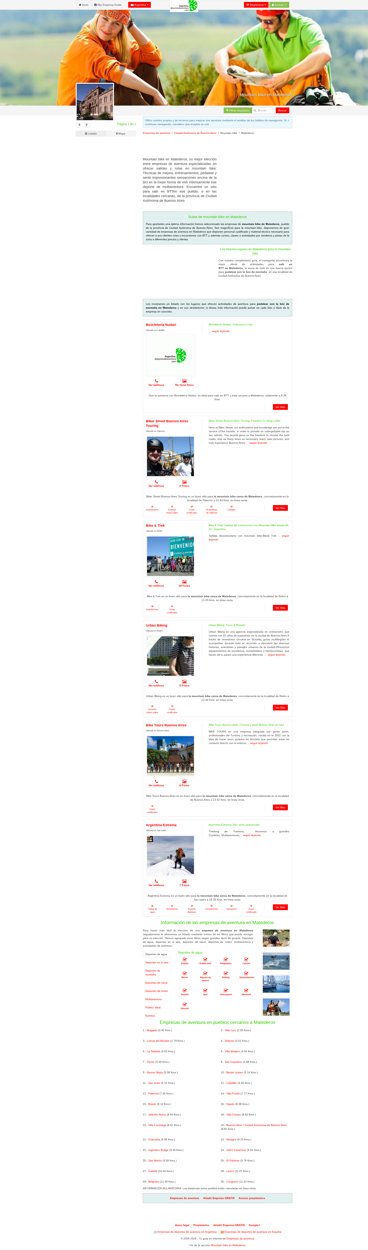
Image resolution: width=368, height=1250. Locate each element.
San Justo (154, 1082)
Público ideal (153, 1007)
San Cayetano (233, 1061)
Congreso (232, 1181)
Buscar (282, 110)
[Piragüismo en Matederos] (226, 959)
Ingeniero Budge (158, 1150)
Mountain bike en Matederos (228, 1245)
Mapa (121, 133)
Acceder (279, 4)
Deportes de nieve (156, 982)
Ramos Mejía (155, 1072)
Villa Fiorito (233, 1093)
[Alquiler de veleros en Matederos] (205, 973)
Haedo (230, 1104)
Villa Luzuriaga (157, 1125)
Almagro (231, 1139)
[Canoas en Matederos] (246, 959)
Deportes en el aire (156, 962)
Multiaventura (153, 999)
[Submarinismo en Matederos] (246, 973)
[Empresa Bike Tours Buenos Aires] (170, 756)
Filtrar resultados (239, 110)
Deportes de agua (156, 954)
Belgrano (153, 1181)
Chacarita (154, 1139)
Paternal (153, 1093)
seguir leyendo (221, 331)
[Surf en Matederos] (205, 990)
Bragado (152, 1030)
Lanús (230, 1171)
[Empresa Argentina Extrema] (170, 855)
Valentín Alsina (157, 1114)
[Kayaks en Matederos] (185, 959)
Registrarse (256, 4)
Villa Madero (232, 1051)
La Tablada (153, 1051)
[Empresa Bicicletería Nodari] (170, 355)
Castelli (152, 1171)
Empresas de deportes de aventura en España (252, 1231)
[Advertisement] (212, 147)
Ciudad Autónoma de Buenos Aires (195, 133)
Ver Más (280, 406)
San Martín (155, 1160)
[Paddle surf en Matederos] (205, 959)
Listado (92, 133)
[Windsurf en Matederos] (246, 990)
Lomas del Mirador (158, 1040)
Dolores (229, 1040)
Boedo (152, 1104)
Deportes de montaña (152, 972)
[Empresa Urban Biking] (170, 656)
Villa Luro (230, 1030)
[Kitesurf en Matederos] (185, 1004)
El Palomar (233, 1160)
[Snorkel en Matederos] (185, 990)
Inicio (84, 4)
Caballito (231, 1082)
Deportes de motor (156, 990)
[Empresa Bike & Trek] (170, 556)
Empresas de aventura (156, 133)
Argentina (140, 4)
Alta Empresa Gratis (109, 4)
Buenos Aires (234, 1125)
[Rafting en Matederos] (226, 973)
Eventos (150, 1015)
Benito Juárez (234, 1072)
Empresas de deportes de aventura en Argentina (187, 1231)
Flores (150, 1061)
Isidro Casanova (236, 1150)
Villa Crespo (233, 1114)
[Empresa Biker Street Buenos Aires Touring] (170, 456)
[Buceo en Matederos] (185, 973)
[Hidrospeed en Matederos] (226, 990)
